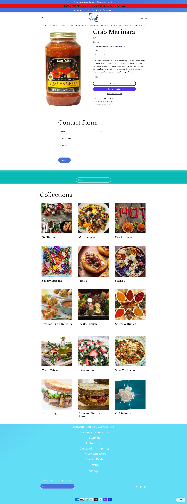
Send (64, 160)
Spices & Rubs (124, 324)
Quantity (96, 50)
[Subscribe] (108, 180)
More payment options (114, 93)
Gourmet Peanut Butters (89, 415)
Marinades (85, 237)
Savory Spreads (52, 280)
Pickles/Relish (88, 324)
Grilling (47, 237)
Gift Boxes (122, 413)
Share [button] (97, 77)
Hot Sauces (122, 237)
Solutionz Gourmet (95, 503)
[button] (42, 17)
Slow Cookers (124, 370)
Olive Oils (48, 370)
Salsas (119, 280)
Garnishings (50, 413)
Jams (82, 280)
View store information (103, 104)
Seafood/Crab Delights (57, 324)
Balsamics (85, 370)
